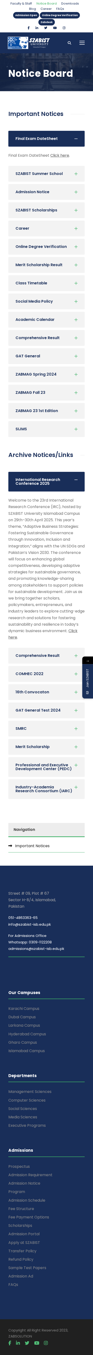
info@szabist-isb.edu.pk (29, 924)
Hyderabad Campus (27, 1034)
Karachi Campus (23, 1008)
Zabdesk (47, 22)
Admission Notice (24, 1183)
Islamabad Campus (26, 1051)
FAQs (60, 8)
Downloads (70, 3)
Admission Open (26, 15)
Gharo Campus (22, 1042)
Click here (59, 155)
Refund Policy (20, 1259)
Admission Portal (24, 1234)
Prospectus (19, 1166)
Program (16, 1191)
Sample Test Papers (27, 1268)
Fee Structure (21, 1208)
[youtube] (55, 28)
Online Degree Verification (60, 15)
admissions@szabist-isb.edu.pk (36, 948)
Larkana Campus (24, 1025)
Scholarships (20, 1225)
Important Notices (32, 846)
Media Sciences (22, 1117)
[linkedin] (37, 28)
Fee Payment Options (28, 1217)
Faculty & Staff (21, 3)
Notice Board (46, 3)
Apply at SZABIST (24, 1242)
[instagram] (64, 28)
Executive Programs (27, 1125)
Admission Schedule (26, 1200)
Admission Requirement (30, 1175)
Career (46, 8)
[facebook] (29, 28)
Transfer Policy (22, 1251)
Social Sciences (22, 1108)
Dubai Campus (22, 1017)
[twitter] (45, 28)
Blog (32, 8)
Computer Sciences (27, 1100)
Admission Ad (20, 1276)
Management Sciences (30, 1091)
